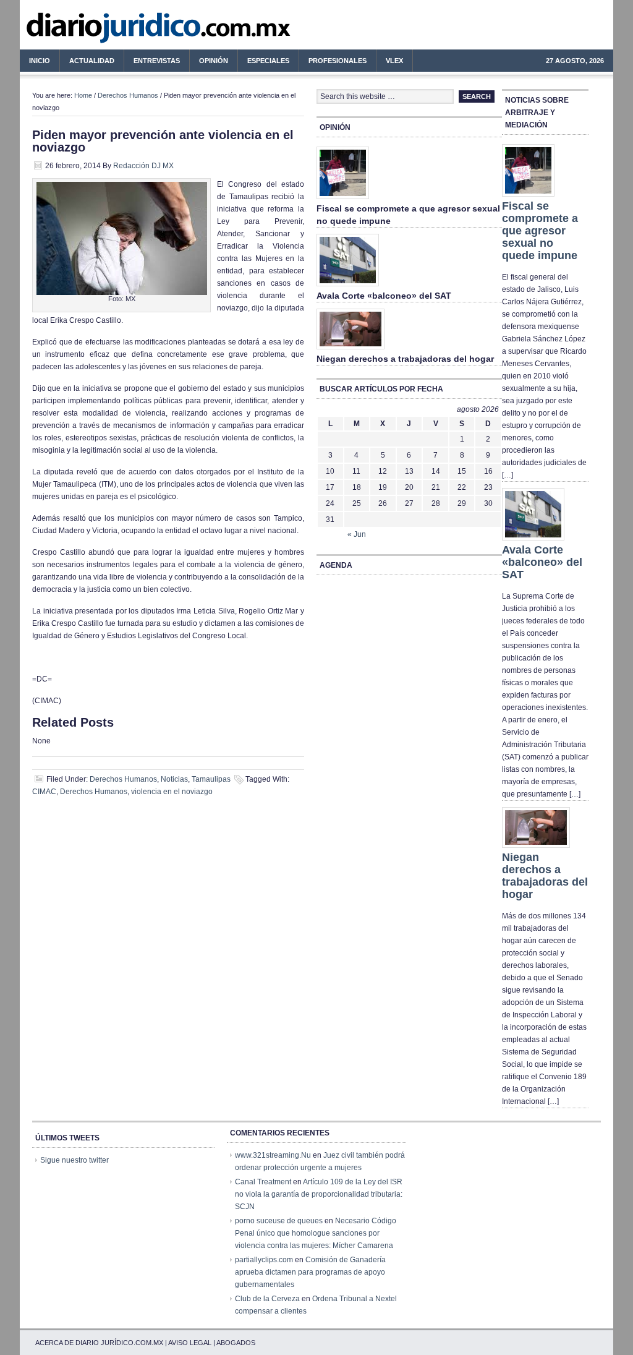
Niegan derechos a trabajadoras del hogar (405, 359)
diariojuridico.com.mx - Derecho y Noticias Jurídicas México (121, 31)
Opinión (213, 60)
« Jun (356, 534)
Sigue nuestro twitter (74, 1160)
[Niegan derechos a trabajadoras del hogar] (350, 350)
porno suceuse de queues (279, 1220)
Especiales (268, 60)
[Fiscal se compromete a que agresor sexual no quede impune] (342, 199)
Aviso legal (189, 1342)
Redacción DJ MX (143, 165)
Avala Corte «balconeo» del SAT (383, 296)
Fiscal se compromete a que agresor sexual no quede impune (540, 231)
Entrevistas (157, 60)
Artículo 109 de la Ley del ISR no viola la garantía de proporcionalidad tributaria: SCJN (318, 1194)
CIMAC (44, 791)
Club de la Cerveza (267, 1298)
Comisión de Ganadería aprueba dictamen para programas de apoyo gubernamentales (310, 1272)
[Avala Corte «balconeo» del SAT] (347, 287)
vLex (394, 60)
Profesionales (333, 62)
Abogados (235, 1342)
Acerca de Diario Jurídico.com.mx (99, 1342)
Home (83, 95)
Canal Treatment (263, 1182)
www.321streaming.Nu (273, 1155)
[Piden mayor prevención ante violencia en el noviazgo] (121, 292)
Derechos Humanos (128, 95)
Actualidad (87, 62)
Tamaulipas (211, 779)
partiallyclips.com (264, 1259)
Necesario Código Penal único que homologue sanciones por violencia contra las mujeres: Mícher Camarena (315, 1233)
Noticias (174, 779)
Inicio (39, 60)
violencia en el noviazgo (172, 791)
